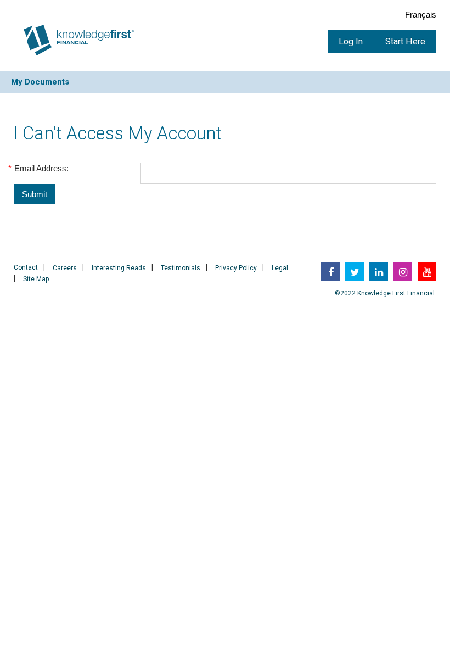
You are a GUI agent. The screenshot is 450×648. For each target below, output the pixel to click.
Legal (280, 268)
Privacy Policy (236, 268)
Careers (65, 268)
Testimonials (180, 268)
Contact (26, 267)
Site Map (36, 279)
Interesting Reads (119, 268)
